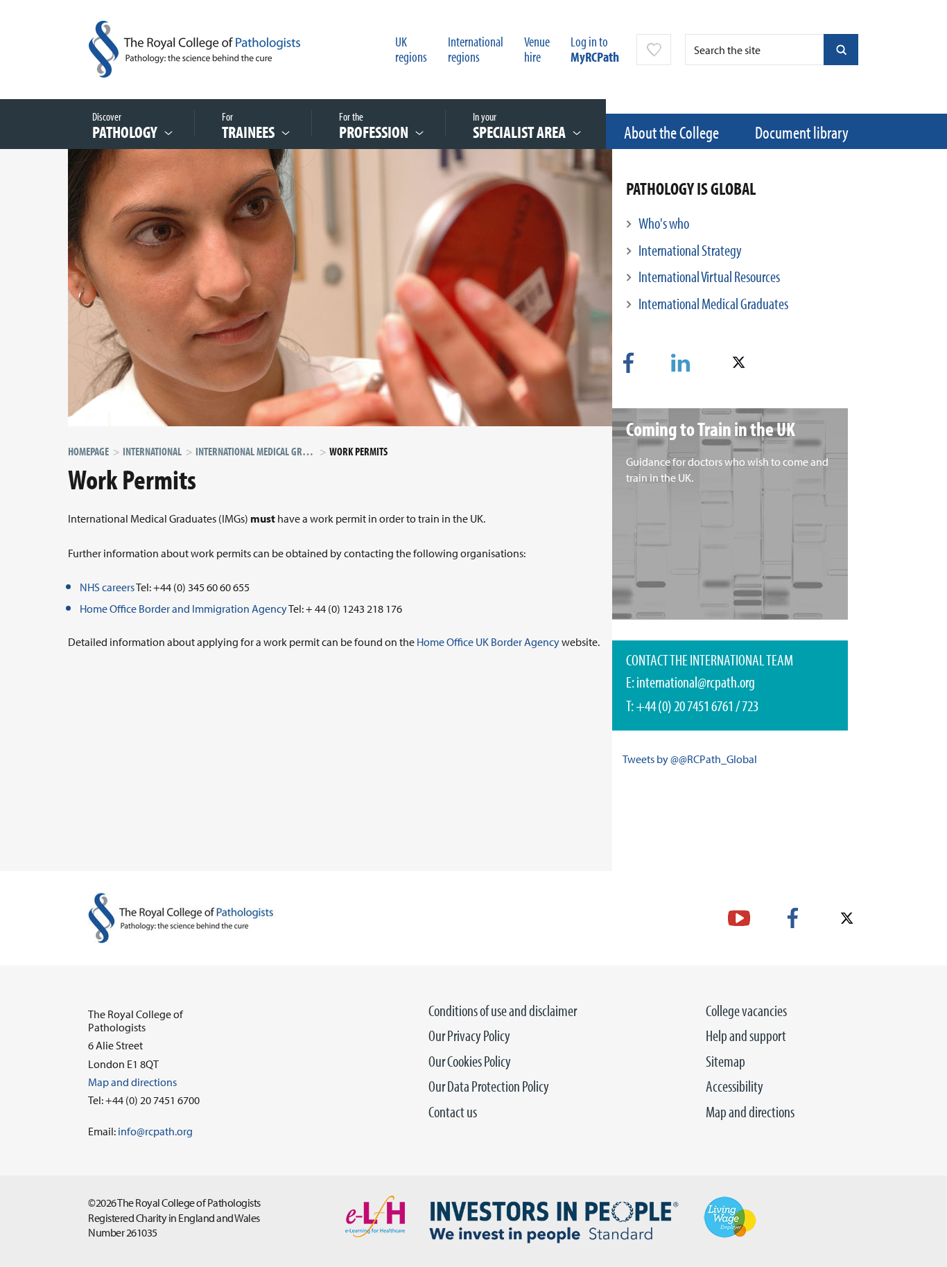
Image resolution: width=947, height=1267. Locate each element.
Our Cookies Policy (469, 1061)
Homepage (88, 451)
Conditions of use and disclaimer (502, 1010)
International (152, 451)
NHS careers (107, 587)
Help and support (746, 1035)
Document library (802, 132)
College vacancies (746, 1010)
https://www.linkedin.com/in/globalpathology (680, 362)
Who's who (663, 223)
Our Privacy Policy (469, 1035)
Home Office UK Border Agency (488, 642)
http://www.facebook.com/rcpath (793, 918)
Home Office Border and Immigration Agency (183, 608)
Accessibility (734, 1086)
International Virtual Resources (709, 276)
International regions (475, 49)
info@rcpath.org (155, 1131)
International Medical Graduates (713, 303)
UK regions (411, 49)
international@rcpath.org (695, 682)
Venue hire (537, 49)
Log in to (595, 49)
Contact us (452, 1111)
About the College (671, 132)
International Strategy (690, 250)
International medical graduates (266, 451)
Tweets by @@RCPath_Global (690, 759)
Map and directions (750, 1111)
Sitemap (725, 1061)
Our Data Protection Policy (488, 1086)
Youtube (739, 918)
